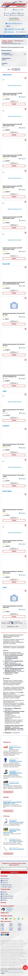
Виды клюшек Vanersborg (16, 849)
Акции (6, 797)
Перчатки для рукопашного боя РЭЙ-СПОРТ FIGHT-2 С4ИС (12, 217)
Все (25, 623)
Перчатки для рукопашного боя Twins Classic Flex (13, 606)
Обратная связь (7, 885)
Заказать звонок (7, 887)
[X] (8, 935)
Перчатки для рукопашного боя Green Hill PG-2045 (14, 314)
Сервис (7, 15)
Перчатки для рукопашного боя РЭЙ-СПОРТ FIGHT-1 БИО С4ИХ (12, 94)
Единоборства (18, 40)
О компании (8, 13)
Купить (14, 104)
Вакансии (5, 880)
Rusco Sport (7, 491)
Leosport (6, 426)
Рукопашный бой (7, 42)
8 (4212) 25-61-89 (15, 29)
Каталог (10, 40)
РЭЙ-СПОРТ (7, 75)
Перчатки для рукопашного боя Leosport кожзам (13, 475)
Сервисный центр (7, 898)
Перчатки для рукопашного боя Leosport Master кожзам (13, 444)
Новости (7, 742)
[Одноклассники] (4, 935)
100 (17, 626)
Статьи (6, 816)
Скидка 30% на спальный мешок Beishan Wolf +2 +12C (12, 802)
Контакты (13, 15)
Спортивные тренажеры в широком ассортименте (15, 773)
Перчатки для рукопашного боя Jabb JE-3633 (13, 410)
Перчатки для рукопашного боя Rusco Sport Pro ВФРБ (13, 541)
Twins (5, 587)
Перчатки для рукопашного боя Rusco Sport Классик (13, 572)
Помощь (4, 900)
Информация (21, 15)
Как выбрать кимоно (15, 840)
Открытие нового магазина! (11, 783)
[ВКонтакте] (2, 935)
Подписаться (14, 872)
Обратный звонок (9, 32)
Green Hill (6, 264)
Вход (15, 9)
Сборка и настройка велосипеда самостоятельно (11, 831)
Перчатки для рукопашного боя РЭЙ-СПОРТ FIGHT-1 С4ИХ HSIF (12, 155)
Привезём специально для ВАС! (9, 909)
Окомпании (5, 878)
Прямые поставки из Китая (15, 747)
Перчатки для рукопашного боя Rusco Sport (13, 510)
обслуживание (10, 972)
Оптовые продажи (8, 896)
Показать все (8, 792)
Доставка (22, 13)
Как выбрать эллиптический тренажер (16, 821)
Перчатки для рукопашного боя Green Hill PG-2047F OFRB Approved (14, 375)
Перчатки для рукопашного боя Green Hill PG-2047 (14, 345)
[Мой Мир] (6, 935)
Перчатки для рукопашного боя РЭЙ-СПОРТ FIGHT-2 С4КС (12, 248)
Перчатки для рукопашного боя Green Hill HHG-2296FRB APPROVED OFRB (14, 283)
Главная (4, 40)
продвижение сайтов (18, 972)
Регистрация (20, 9)
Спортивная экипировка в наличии (15, 760)
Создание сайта (4, 972)
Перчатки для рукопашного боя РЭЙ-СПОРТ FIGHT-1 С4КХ (12, 186)
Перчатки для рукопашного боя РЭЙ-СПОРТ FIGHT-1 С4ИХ (12, 125)
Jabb (4, 391)
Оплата (15, 13)
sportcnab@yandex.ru (14, 23)
